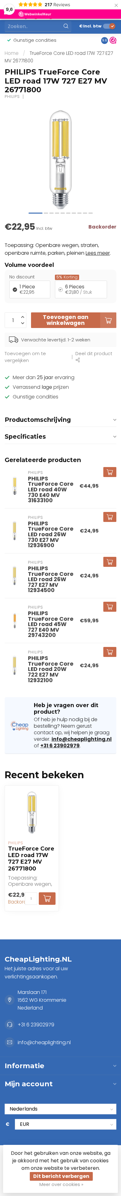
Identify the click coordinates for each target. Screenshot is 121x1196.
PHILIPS (12, 97)
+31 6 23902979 (60, 745)
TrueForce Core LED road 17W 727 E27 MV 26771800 (31, 858)
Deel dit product (93, 353)
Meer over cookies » (61, 1184)
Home (12, 53)
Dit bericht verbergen (61, 1176)
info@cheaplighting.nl (82, 739)
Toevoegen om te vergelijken (25, 357)
